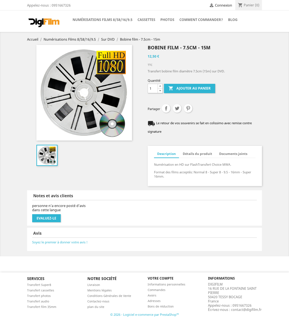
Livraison (93, 285)
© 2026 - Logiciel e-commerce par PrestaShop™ (144, 314)
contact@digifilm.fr (246, 309)
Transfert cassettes (40, 290)
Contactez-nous (98, 301)
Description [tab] (166, 154)
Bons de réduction (161, 306)
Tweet (177, 108)
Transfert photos (39, 296)
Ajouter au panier (189, 88)
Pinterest (188, 108)
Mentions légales (99, 290)
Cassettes (146, 19)
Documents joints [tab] (233, 154)
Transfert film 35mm (41, 307)
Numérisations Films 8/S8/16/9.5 (102, 19)
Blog (233, 19)
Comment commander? (201, 19)
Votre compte (160, 278)
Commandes (156, 290)
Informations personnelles (166, 284)
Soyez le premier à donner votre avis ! (60, 242)
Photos (167, 19)
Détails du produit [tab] (197, 154)
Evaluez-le (46, 218)
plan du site (95, 307)
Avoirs (152, 295)
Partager (166, 108)
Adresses (154, 301)
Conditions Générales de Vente (109, 296)
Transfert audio (38, 301)
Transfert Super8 (39, 285)
